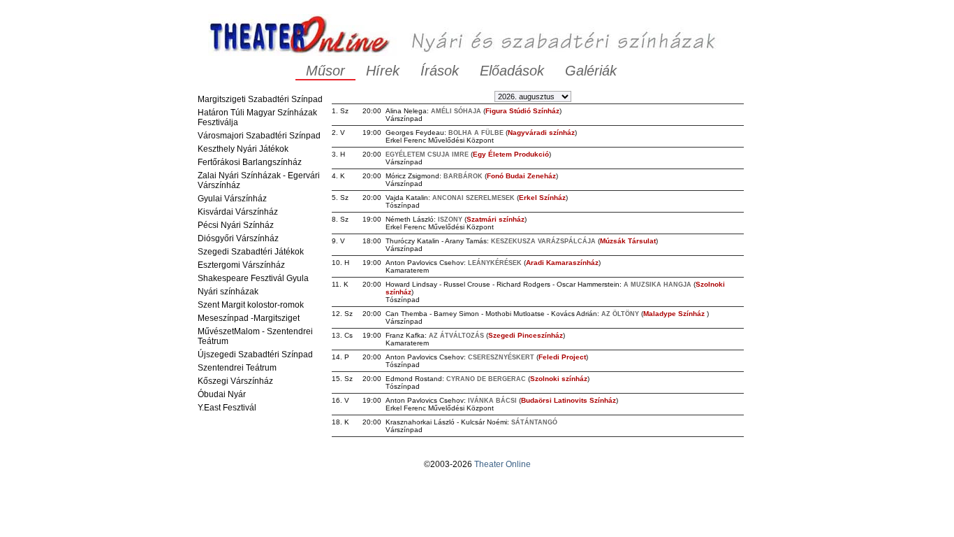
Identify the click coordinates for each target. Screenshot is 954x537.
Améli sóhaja (456, 111)
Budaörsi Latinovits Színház (568, 400)
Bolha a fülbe (476, 132)
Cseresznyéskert (501, 357)
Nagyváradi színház (541, 132)
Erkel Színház (542, 197)
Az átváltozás (456, 335)
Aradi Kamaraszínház (562, 262)
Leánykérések (495, 262)
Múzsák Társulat (628, 241)
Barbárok (463, 176)
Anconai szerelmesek (473, 197)
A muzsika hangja (657, 284)
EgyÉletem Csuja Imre (427, 154)
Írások (439, 70)
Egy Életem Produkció (511, 154)
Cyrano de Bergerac (486, 378)
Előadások (512, 70)
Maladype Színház (675, 313)
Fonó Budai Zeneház (521, 176)
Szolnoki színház (558, 378)
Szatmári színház (495, 219)
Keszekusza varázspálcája (543, 241)
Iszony (450, 219)
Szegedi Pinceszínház (525, 335)
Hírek (382, 70)
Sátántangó (534, 422)
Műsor (325, 70)
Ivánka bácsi (492, 400)
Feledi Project (562, 357)
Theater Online (502, 464)
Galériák (591, 70)
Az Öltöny (620, 313)
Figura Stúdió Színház (522, 111)
